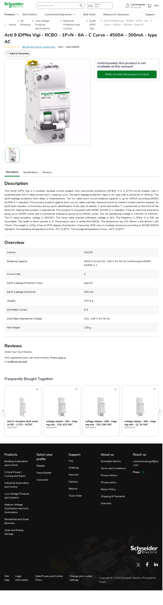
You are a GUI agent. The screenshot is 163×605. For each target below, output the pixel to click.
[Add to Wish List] (37, 389)
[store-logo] (14, 5)
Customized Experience (58, 14)
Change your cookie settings (81, 578)
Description (12, 172)
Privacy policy (108, 482)
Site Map (6, 578)
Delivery (73, 481)
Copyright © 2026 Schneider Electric (120, 578)
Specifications (30, 172)
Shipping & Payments (113, 496)
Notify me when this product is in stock (127, 74)
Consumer (42, 480)
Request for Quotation (116, 14)
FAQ (71, 460)
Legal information (21, 578)
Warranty (106, 503)
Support (150, 14)
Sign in (62, 357)
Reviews (47, 172)
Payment (73, 474)
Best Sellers (30, 14)
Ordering (74, 467)
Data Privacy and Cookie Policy (49, 578)
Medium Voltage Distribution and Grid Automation (16, 508)
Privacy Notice (109, 475)
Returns (73, 488)
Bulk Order (89, 14)
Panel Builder (43, 473)
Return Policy (108, 489)
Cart (156, 5)
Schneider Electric (111, 461)
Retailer (40, 466)
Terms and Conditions (113, 468)
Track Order (75, 496)
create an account (17, 361)
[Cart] (150, 5)
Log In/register (138, 4)
